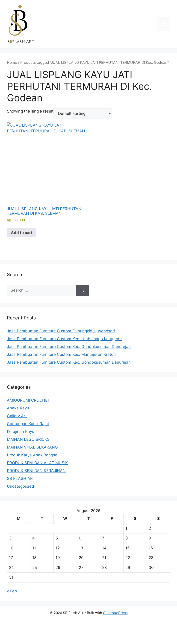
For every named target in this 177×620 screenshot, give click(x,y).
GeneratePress (115, 613)
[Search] (82, 290)
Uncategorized (20, 486)
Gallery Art (17, 416)
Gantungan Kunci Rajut (28, 423)
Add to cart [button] (21, 232)
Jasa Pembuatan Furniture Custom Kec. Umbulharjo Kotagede (64, 338)
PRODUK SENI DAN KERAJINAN (36, 470)
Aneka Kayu (18, 408)
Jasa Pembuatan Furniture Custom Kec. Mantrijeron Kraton (61, 354)
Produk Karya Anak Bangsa (32, 455)
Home (12, 62)
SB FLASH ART (21, 478)
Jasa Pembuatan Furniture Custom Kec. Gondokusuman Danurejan (69, 346)
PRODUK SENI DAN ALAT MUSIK (37, 463)
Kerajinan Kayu (20, 431)
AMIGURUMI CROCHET (28, 400)
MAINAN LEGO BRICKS (28, 439)
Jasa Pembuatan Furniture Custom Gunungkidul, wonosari (61, 331)
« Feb (12, 591)
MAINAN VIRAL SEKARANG (32, 447)
